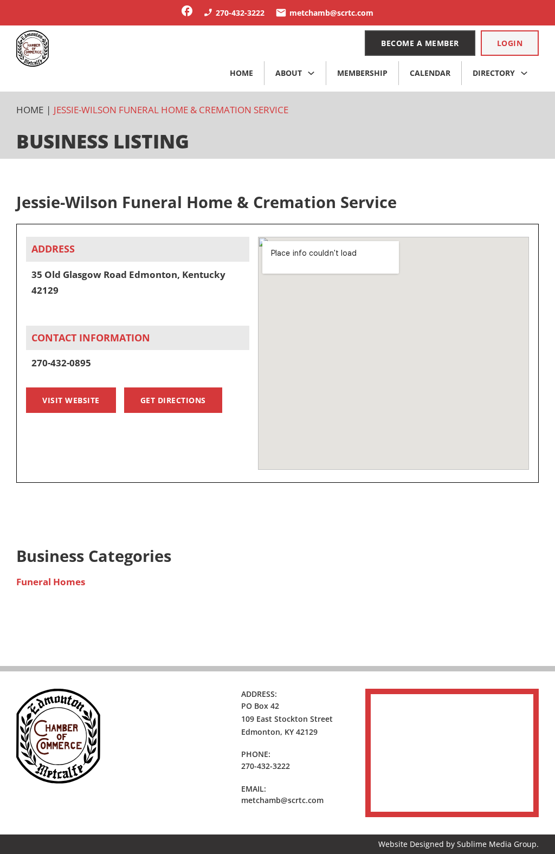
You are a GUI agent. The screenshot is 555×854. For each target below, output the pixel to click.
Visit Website (71, 400)
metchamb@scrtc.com (282, 800)
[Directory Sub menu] (524, 73)
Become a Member (420, 43)
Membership (362, 73)
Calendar (430, 73)
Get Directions (173, 400)
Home (241, 73)
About (288, 73)
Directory (494, 73)
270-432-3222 (265, 766)
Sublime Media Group (497, 844)
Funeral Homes (50, 581)
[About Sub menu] (311, 73)
